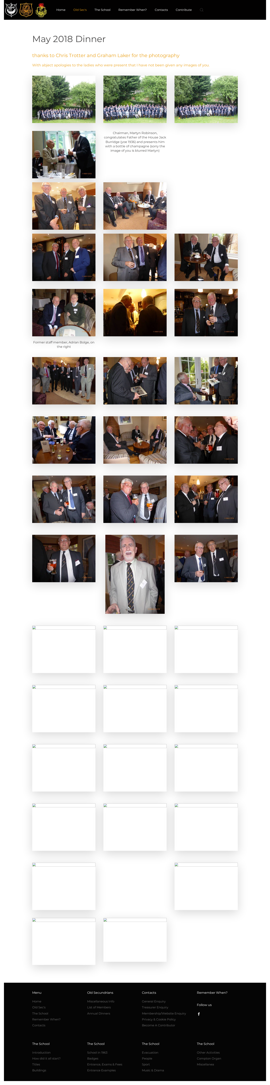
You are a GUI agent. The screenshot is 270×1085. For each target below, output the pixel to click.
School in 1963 (97, 1052)
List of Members (99, 1007)
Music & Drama (153, 1070)
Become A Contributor (158, 1025)
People (147, 1058)
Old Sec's (38, 1007)
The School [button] (102, 10)
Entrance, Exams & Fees (104, 1064)
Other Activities (208, 1052)
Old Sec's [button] (80, 10)
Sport (146, 1064)
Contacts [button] (161, 10)
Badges (92, 1058)
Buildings (39, 1070)
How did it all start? (46, 1058)
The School (40, 1013)
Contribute (184, 10)
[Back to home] (26, 10)
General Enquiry (154, 1001)
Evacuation (150, 1052)
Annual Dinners (98, 1013)
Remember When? (132, 10)
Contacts (38, 1025)
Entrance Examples (101, 1070)
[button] (202, 10)
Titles (36, 1064)
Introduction (41, 1052)
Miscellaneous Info (100, 1001)
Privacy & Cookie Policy (159, 1019)
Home (60, 10)
